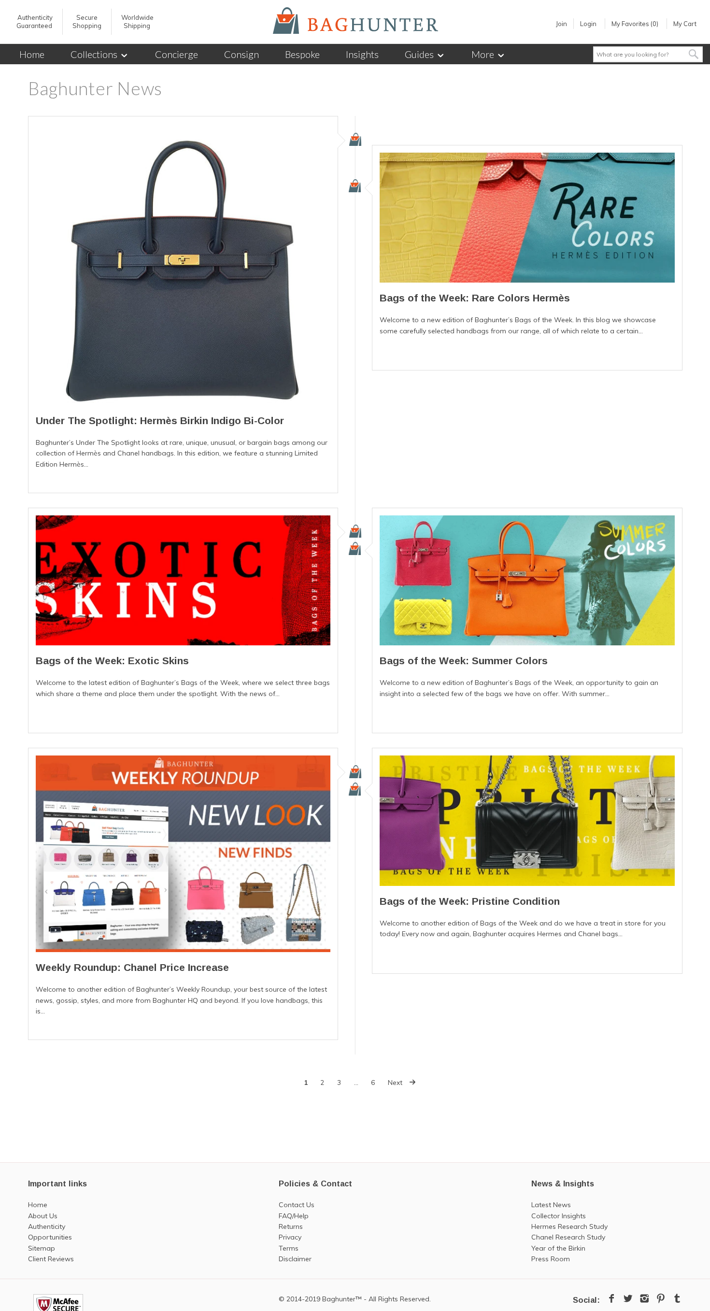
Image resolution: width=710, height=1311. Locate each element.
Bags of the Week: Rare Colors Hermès (475, 297)
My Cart (684, 24)
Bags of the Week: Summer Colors (464, 660)
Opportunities (50, 1237)
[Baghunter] (355, 20)
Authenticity (46, 1226)
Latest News (551, 1204)
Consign (241, 54)
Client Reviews (51, 1258)
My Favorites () (634, 24)
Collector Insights (558, 1215)
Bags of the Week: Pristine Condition (470, 901)
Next (396, 1082)
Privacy (290, 1237)
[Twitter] (628, 1298)
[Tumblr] (677, 1298)
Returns (291, 1226)
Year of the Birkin (558, 1248)
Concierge (176, 54)
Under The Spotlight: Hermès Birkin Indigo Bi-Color (160, 420)
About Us (42, 1215)
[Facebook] (611, 1298)
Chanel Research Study (568, 1237)
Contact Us (296, 1204)
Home (31, 54)
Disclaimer (295, 1258)
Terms (288, 1248)
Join (561, 24)
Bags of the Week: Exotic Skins (112, 660)
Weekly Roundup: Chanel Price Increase (132, 967)
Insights (362, 54)
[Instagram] (644, 1298)
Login (588, 24)
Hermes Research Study (569, 1226)
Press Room (550, 1258)
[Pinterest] (661, 1298)
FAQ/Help (294, 1215)
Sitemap (41, 1248)
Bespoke (302, 54)
